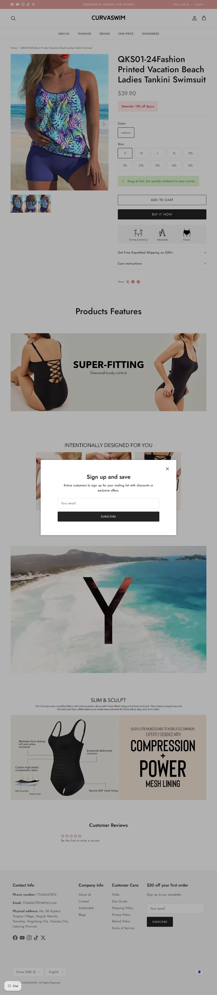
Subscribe (108, 517)
